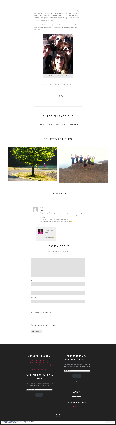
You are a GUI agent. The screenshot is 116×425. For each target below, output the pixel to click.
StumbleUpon (74, 124)
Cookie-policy (24, 422)
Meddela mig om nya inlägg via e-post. (44, 325)
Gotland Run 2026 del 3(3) (39, 360)
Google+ (64, 124)
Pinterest (49, 124)
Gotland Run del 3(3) (39, 367)
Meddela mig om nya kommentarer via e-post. (46, 318)
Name (33, 280)
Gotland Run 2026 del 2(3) (39, 362)
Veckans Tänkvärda (32, 163)
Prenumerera (77, 376)
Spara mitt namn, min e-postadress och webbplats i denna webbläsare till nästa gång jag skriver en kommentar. (57, 311)
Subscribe (39, 394)
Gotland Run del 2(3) (39, 369)
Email (33, 289)
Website (33, 297)
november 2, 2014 (51, 230)
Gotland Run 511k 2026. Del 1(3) (39, 365)
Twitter (57, 124)
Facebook (41, 124)
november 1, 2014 (79, 208)
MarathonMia (54, 84)
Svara (42, 210)
